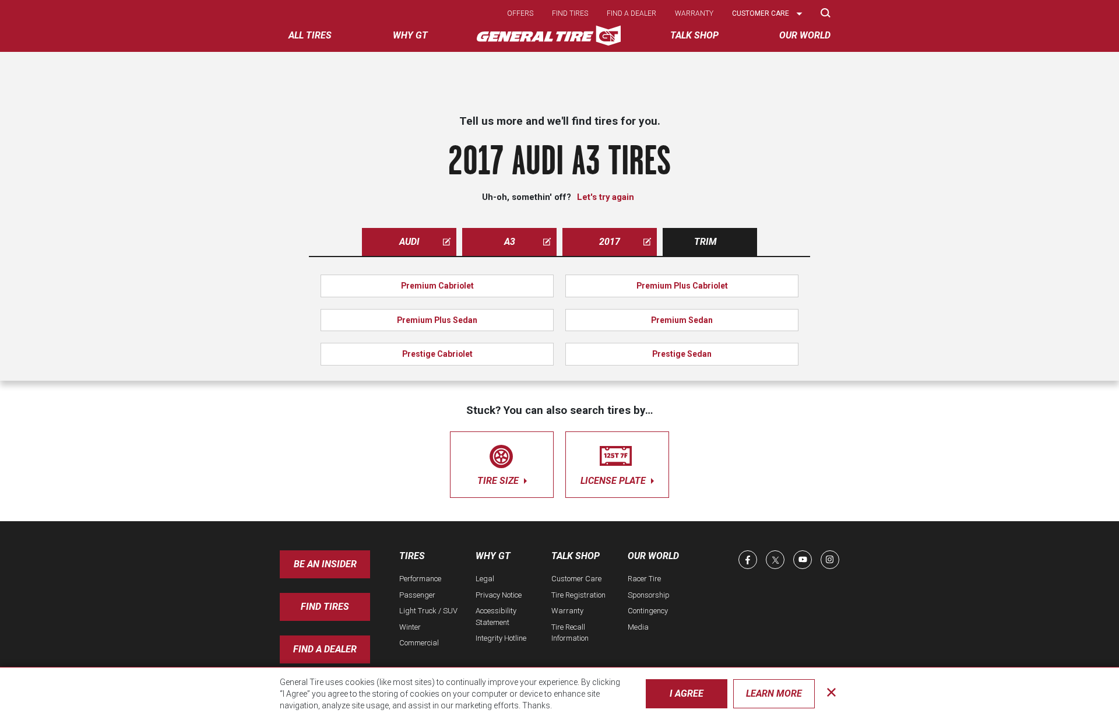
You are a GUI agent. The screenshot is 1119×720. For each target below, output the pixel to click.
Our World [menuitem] (805, 35)
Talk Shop (575, 555)
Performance (420, 578)
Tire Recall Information (570, 633)
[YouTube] (802, 559)
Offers (520, 13)
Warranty (694, 13)
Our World (653, 555)
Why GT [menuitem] (410, 35)
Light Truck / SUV (428, 610)
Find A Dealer (325, 649)
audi (409, 241)
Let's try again (605, 197)
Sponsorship (649, 595)
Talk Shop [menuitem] (694, 35)
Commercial (419, 642)
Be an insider (325, 564)
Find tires (570, 13)
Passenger (417, 595)
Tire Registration (578, 595)
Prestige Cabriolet (437, 354)
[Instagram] (830, 559)
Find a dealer (631, 13)
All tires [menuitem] (310, 35)
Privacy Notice (499, 595)
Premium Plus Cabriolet (682, 285)
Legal (485, 578)
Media (638, 627)
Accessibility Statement (496, 616)
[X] (775, 559)
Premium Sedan (682, 320)
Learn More (774, 693)
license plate (614, 480)
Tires (412, 555)
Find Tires (325, 606)
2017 (609, 241)
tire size (499, 480)
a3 (509, 241)
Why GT (493, 555)
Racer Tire (644, 578)
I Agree (686, 693)
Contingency (648, 610)
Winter (410, 627)
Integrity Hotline (501, 638)
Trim (705, 241)
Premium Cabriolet (437, 285)
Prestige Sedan (682, 354)
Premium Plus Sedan (437, 320)
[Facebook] (747, 559)
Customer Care (576, 578)
